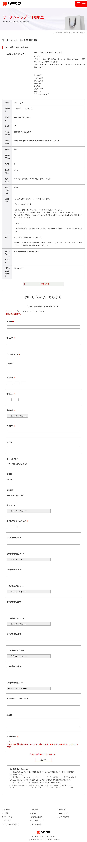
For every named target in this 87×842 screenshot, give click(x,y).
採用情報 (7, 820)
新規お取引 (63, 810)
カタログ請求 (64, 817)
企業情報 (7, 810)
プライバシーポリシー (38, 836)
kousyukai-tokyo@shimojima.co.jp (26, 251)
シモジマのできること (12, 824)
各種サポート (64, 813)
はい (10, 741)
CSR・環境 (8, 817)
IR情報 (6, 813)
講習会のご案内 (62, 32)
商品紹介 (34, 810)
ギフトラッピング (37, 820)
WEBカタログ (36, 824)
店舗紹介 (34, 813)
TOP (54, 32)
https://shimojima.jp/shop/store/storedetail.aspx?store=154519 (36, 141)
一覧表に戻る (44, 284)
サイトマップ (51, 836)
